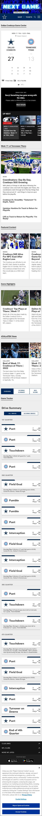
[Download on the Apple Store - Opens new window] (13, 761)
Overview (7, 391)
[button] (21, 105)
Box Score (35, 391)
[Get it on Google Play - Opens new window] (28, 762)
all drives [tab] (12, 413)
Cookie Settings (21, 799)
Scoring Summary (21, 391)
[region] (21, 790)
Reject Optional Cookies (21, 805)
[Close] (39, 767)
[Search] (35, 16)
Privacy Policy (27, 795)
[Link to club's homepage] (4, 16)
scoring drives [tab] (29, 413)
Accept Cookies (21, 812)
